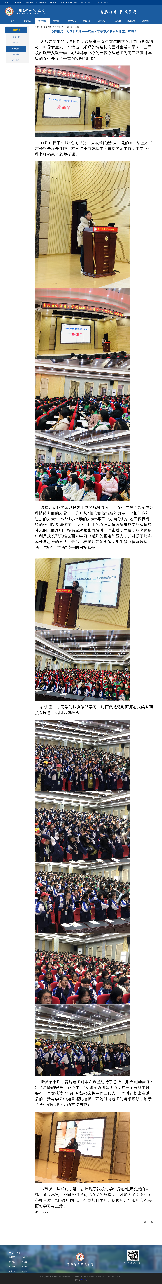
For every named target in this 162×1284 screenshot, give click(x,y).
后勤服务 (146, 21)
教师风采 (72, 21)
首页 (12, 21)
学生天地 (86, 21)
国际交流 (101, 21)
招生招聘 (131, 21)
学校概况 (27, 21)
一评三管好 (116, 21)
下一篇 (150, 1222)
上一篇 (143, 1222)
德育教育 (42, 21)
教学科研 (57, 21)
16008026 (83, 1280)
